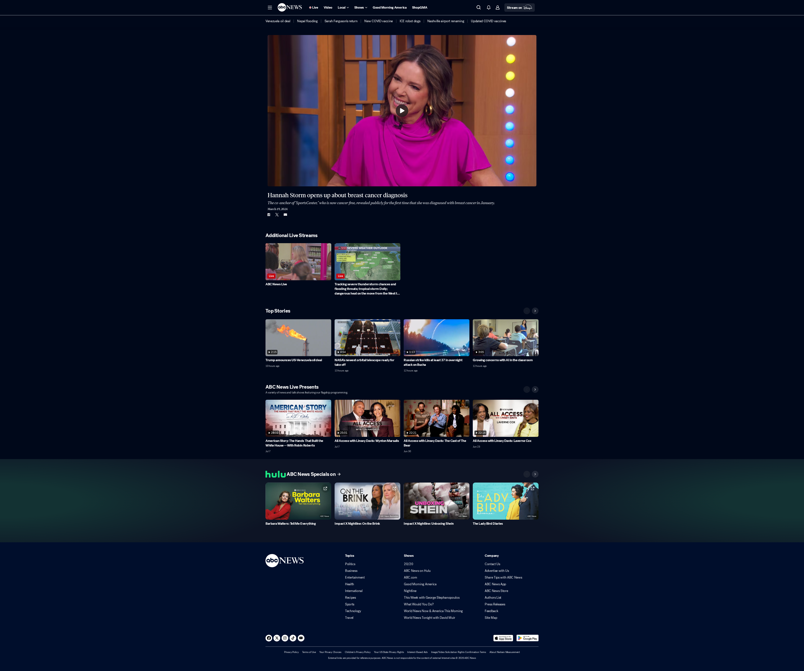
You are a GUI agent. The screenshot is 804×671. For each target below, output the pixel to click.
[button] (269, 7)
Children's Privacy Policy (358, 652)
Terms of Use (309, 652)
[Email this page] (285, 214)
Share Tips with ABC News (503, 577)
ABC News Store (496, 591)
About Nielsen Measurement (505, 652)
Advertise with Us (497, 570)
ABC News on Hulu (417, 570)
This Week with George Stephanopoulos (431, 597)
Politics (350, 564)
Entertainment (355, 577)
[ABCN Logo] (290, 7)
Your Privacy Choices (330, 652)
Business (351, 570)
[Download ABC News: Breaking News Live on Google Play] (528, 638)
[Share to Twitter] (277, 214)
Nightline (410, 591)
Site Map (491, 617)
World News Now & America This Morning (433, 611)
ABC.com (410, 577)
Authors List (493, 597)
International (354, 591)
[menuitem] (277, 21)
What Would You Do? (418, 604)
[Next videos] (535, 311)
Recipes (350, 597)
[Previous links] (526, 474)
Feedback (491, 611)
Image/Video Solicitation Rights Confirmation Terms (458, 652)
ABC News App (495, 584)
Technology (353, 611)
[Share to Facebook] (268, 214)
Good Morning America (420, 584)
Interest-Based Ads (417, 652)
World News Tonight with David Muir (429, 617)
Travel (349, 617)
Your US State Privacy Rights (389, 652)
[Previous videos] (526, 311)
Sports (349, 604)
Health (349, 584)
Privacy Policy (291, 652)
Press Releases (495, 604)
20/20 (408, 564)
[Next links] (535, 474)
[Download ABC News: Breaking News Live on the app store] (503, 638)
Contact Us (492, 564)
